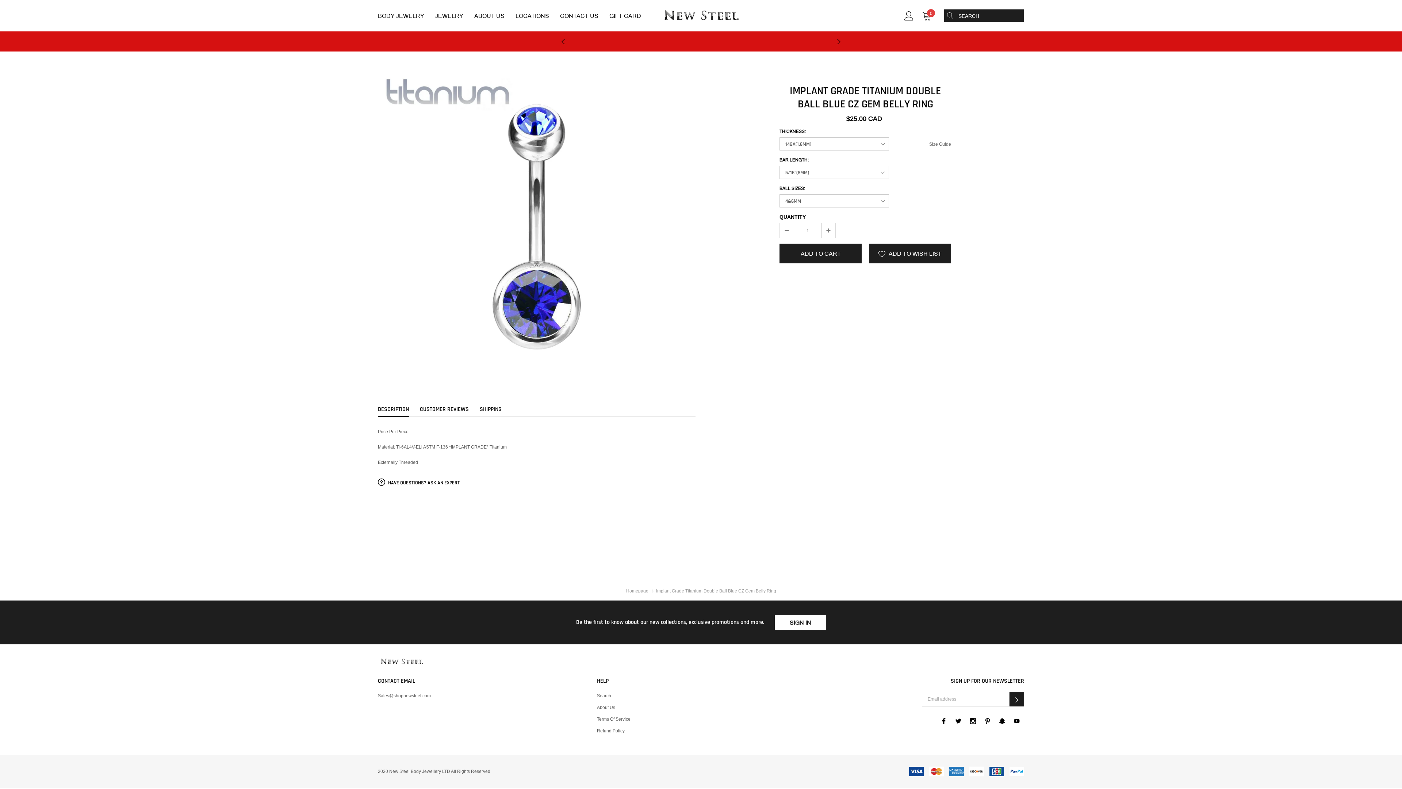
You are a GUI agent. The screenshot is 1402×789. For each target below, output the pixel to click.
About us (606, 707)
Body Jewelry (401, 16)
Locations (532, 16)
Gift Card (625, 16)
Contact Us (579, 16)
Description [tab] (393, 409)
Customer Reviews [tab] (444, 409)
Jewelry (449, 16)
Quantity (792, 217)
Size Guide (940, 144)
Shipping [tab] (491, 409)
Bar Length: (794, 160)
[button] (1017, 699)
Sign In (800, 623)
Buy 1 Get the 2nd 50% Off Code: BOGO (701, 42)
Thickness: (792, 131)
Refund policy (611, 730)
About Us (489, 16)
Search (604, 695)
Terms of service (614, 719)
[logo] (701, 16)
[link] (908, 15)
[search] (950, 15)
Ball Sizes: (792, 188)
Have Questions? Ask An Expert (423, 483)
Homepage (637, 591)
